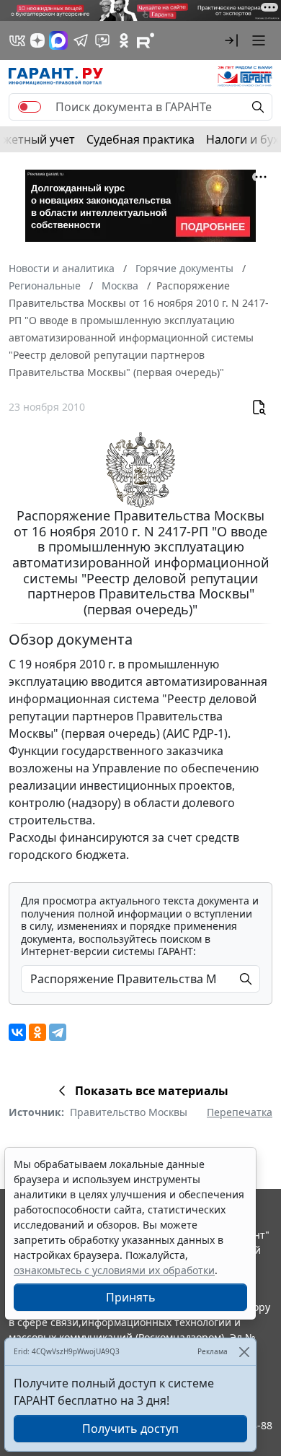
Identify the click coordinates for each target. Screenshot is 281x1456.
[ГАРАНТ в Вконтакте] (17, 40)
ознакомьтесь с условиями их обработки (114, 1270)
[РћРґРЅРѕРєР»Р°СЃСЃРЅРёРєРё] (37, 1032)
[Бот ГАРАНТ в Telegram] (102, 40)
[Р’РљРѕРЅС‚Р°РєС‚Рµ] (17, 1032)
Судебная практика (140, 139)
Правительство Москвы (128, 1112)
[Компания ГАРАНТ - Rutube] (145, 40)
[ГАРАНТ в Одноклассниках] (124, 40)
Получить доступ (130, 1429)
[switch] (29, 107)
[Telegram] (57, 1032)
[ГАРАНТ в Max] (58, 40)
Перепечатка (239, 1112)
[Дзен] (37, 40)
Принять (131, 1297)
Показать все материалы (151, 1091)
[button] (231, 40)
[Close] (243, 1351)
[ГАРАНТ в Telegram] (80, 40)
